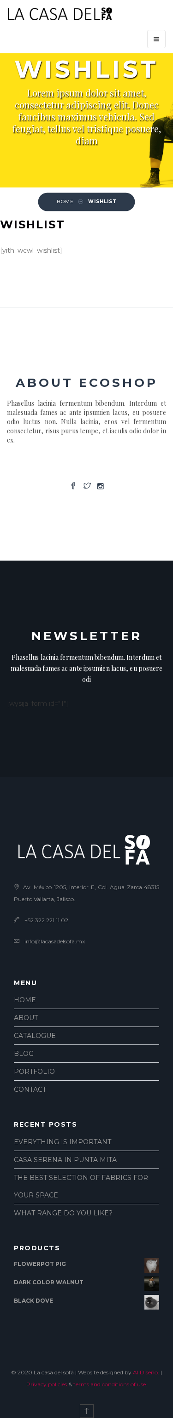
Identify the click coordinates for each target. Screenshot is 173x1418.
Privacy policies (46, 1384)
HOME (65, 201)
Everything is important (62, 1142)
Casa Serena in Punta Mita (65, 1160)
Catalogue (35, 1036)
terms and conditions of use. (110, 1384)
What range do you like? (63, 1213)
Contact (30, 1089)
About (26, 1018)
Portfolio (34, 1071)
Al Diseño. (146, 1372)
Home (25, 1000)
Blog (24, 1053)
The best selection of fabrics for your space (81, 1186)
